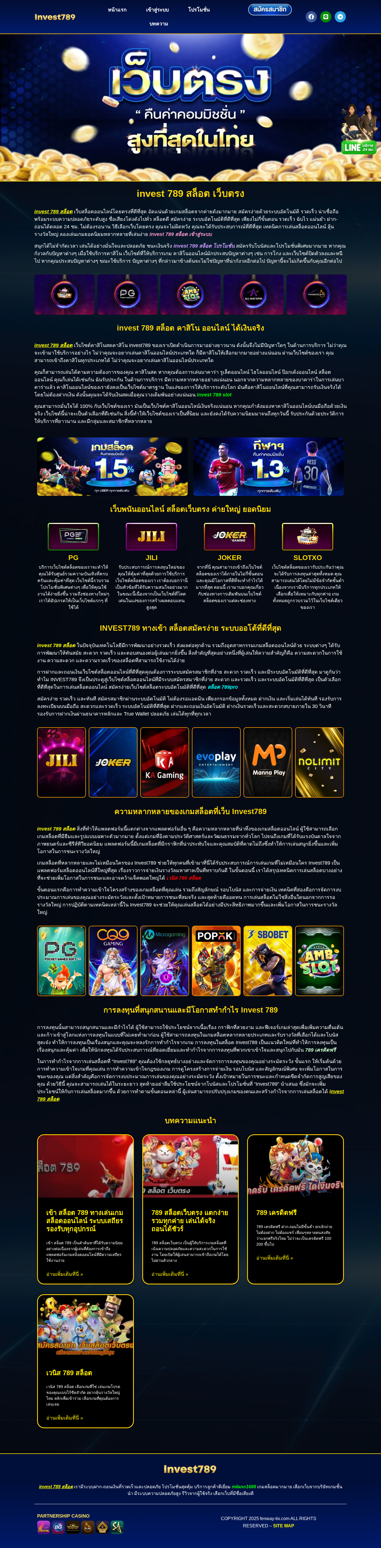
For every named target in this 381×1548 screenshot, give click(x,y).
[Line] (325, 16)
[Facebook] (311, 16)
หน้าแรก (117, 10)
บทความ (158, 24)
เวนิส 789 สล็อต (69, 1373)
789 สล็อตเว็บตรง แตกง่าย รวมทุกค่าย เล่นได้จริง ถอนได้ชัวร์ (189, 1221)
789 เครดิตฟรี (276, 1212)
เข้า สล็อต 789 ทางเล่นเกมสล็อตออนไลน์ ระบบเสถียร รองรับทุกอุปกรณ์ (84, 1221)
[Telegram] (340, 16)
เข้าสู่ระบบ (157, 10)
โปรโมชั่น (199, 10)
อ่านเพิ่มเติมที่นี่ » (64, 1274)
